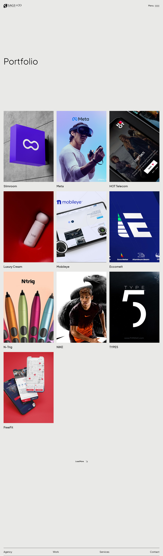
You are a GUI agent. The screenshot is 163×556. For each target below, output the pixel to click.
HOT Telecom (118, 186)
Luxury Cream (13, 266)
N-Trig (8, 347)
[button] (81, 461)
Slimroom (10, 186)
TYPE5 (113, 347)
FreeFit (8, 427)
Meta (60, 186)
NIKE (60, 347)
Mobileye (63, 266)
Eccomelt (116, 266)
